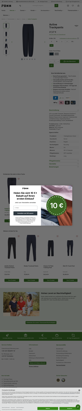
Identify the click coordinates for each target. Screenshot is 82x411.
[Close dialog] (70, 187)
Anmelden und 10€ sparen (25, 213)
